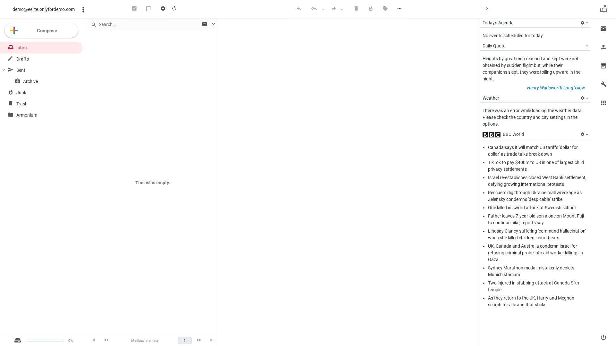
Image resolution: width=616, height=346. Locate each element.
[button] (603, 28)
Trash (22, 103)
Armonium (26, 115)
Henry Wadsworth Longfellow (556, 87)
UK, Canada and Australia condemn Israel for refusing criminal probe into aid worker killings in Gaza (535, 252)
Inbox (22, 47)
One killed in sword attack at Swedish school (532, 207)
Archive (30, 81)
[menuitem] (134, 9)
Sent (20, 70)
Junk (21, 92)
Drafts (22, 59)
